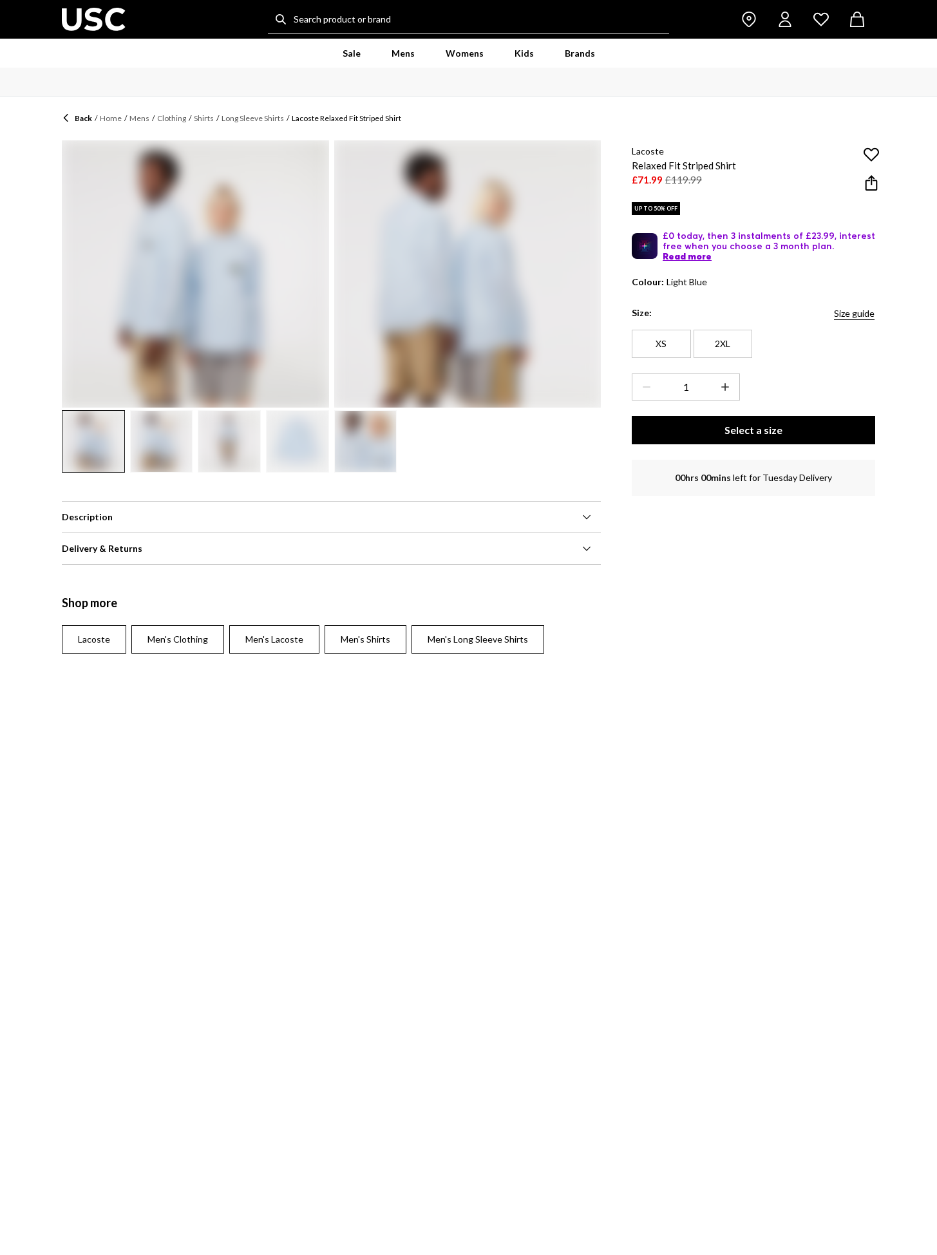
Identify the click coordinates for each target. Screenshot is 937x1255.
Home (111, 118)
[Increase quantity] (727, 387)
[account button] (785, 19)
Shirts (204, 118)
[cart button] (857, 19)
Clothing (171, 118)
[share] (871, 183)
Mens (139, 118)
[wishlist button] (821, 19)
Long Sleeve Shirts (253, 118)
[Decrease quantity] (644, 387)
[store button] (749, 19)
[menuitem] (351, 53)
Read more (687, 256)
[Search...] (281, 19)
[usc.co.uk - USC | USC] (94, 19)
